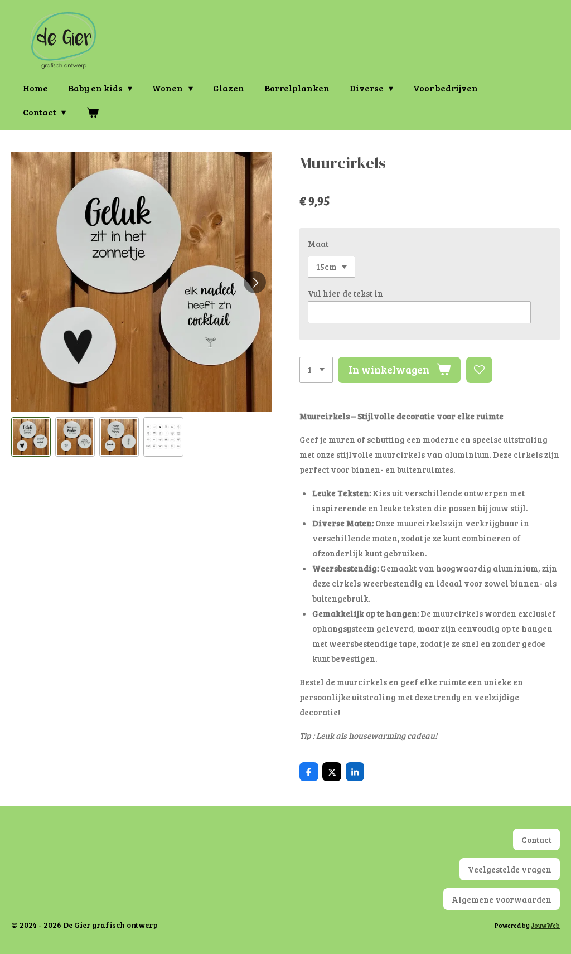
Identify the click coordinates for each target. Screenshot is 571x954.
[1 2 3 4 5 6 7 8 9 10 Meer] (316, 370)
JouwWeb (545, 925)
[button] (31, 437)
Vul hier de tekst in (345, 293)
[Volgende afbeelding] (255, 282)
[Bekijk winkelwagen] (92, 112)
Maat (318, 243)
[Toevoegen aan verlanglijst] (479, 370)
